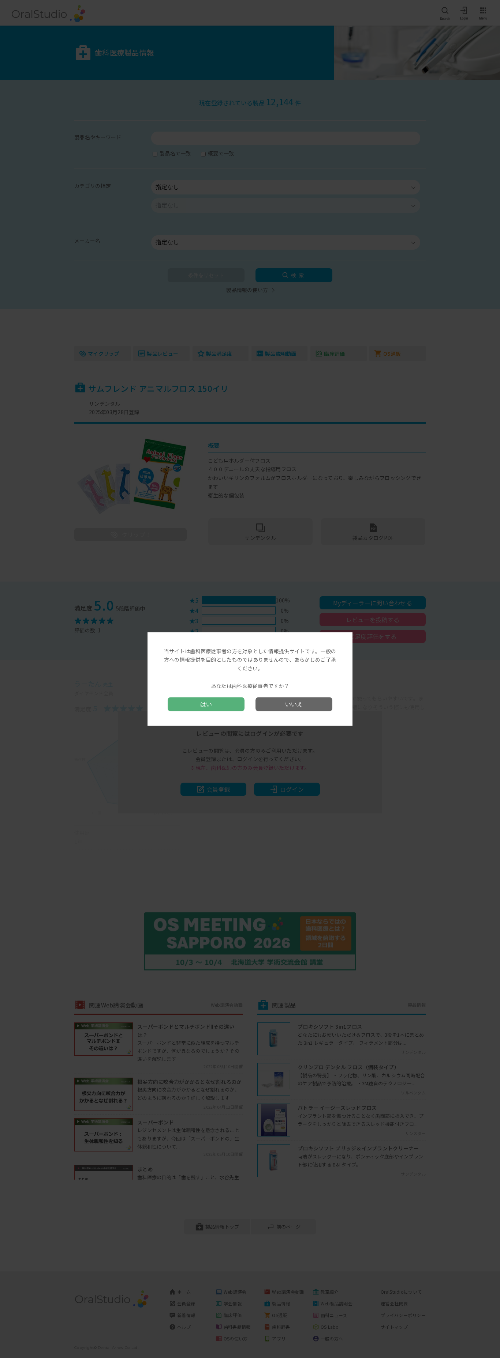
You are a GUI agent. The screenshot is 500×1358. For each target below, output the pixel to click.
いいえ (294, 704)
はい (206, 704)
